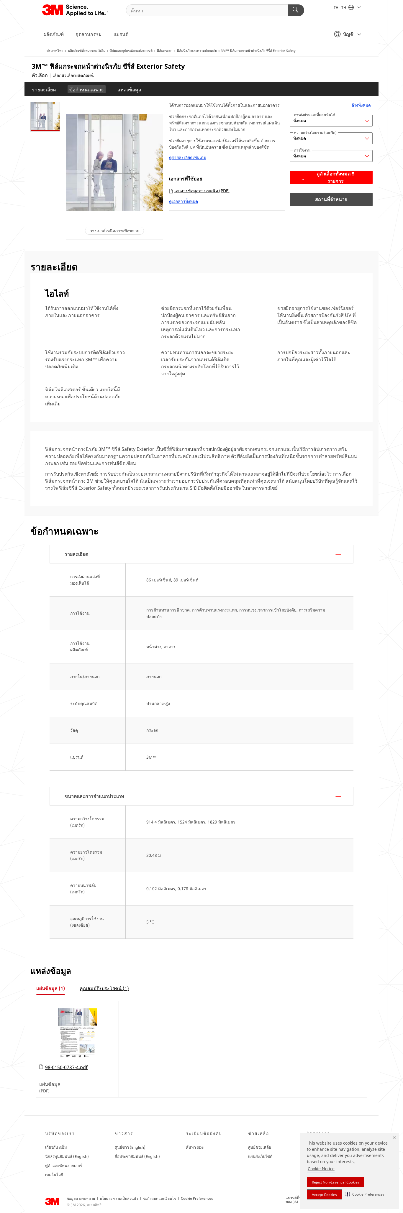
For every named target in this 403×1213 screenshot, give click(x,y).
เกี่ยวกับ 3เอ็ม (56, 1147)
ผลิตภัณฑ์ (54, 34)
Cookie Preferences (197, 1198)
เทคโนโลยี (54, 1174)
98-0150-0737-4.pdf (66, 1067)
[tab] (50, 988)
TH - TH (340, 7)
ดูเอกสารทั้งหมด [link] (183, 202)
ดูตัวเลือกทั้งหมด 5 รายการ (336, 178)
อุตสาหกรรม (89, 34)
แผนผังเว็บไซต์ (260, 1156)
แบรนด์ (121, 34)
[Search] (296, 10)
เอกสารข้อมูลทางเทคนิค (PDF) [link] (202, 190)
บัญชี (348, 34)
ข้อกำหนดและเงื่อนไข (159, 1198)
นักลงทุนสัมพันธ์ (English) (67, 1156)
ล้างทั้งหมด (361, 106)
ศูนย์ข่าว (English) (130, 1147)
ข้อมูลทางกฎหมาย (81, 1198)
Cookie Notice (321, 1168)
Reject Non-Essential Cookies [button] (335, 1182)
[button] (365, 1194)
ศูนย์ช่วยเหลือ (259, 1147)
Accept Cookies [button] (324, 1194)
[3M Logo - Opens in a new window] (75, 10)
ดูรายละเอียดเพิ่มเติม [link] (187, 157)
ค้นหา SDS (195, 1147)
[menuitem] (44, 89)
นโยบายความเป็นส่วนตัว (119, 1198)
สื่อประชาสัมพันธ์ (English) (137, 1156)
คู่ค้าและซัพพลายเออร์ (63, 1165)
